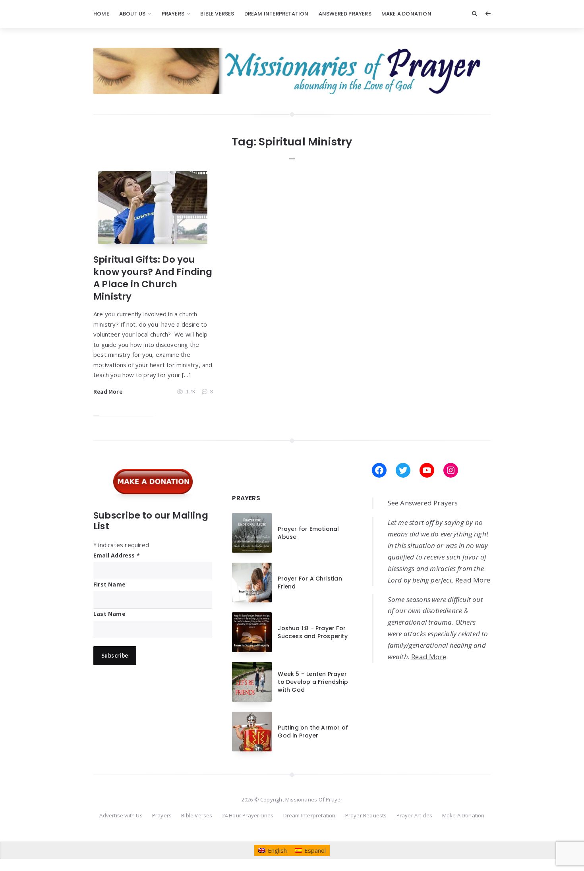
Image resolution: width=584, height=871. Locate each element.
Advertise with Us (120, 815)
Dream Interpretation (276, 13)
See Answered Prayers (423, 502)
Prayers (173, 13)
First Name (109, 584)
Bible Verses (217, 13)
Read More (107, 391)
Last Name (109, 613)
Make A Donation (406, 13)
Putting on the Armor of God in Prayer (313, 731)
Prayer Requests (366, 815)
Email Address (116, 555)
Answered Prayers (345, 13)
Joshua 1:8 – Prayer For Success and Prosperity (312, 632)
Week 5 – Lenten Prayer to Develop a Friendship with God (313, 682)
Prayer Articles (414, 815)
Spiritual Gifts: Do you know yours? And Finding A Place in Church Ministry (153, 278)
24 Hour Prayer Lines (248, 815)
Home (101, 13)
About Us (132, 13)
